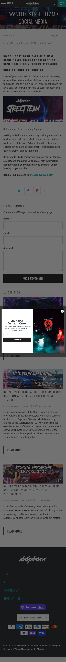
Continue (17, 340)
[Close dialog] (62, 311)
